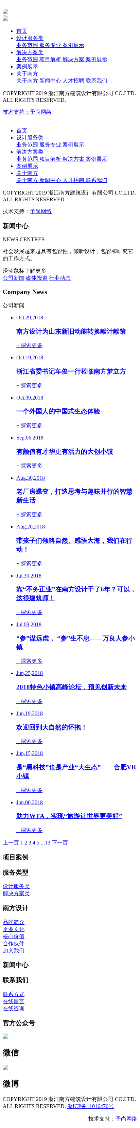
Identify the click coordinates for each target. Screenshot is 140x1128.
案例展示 (73, 45)
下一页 (60, 842)
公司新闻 (13, 278)
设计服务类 (29, 38)
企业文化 (13, 929)
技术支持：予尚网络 (27, 112)
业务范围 (27, 45)
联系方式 (13, 994)
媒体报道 (37, 278)
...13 (45, 842)
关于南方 (27, 73)
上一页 (11, 842)
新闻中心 (51, 81)
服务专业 (51, 45)
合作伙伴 (13, 943)
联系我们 (96, 81)
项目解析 (51, 59)
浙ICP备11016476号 (90, 1106)
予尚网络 (41, 211)
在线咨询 (13, 1008)
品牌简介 (13, 922)
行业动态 (60, 278)
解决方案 (74, 59)
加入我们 (13, 950)
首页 (21, 31)
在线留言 (13, 1001)
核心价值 (13, 936)
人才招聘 (74, 81)
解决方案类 (29, 52)
